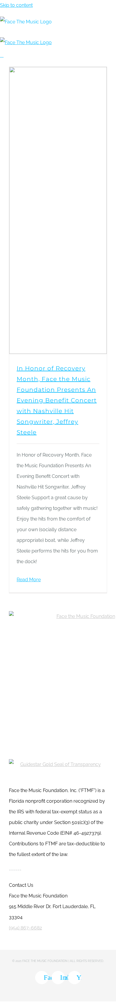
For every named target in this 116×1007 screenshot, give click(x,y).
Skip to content (16, 5)
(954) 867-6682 (25, 928)
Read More (29, 579)
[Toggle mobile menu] (2, 55)
